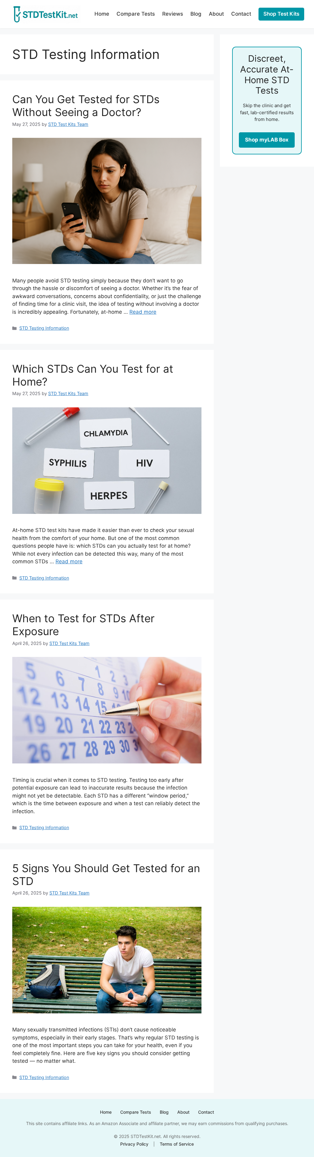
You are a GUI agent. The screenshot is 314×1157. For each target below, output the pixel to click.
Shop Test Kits (281, 14)
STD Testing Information (44, 328)
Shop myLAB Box (267, 140)
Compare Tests (136, 14)
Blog (195, 14)
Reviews (172, 14)
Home (101, 14)
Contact (241, 14)
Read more (142, 312)
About (216, 14)
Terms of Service (177, 1144)
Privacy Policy (134, 1144)
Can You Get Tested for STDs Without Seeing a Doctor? (85, 105)
